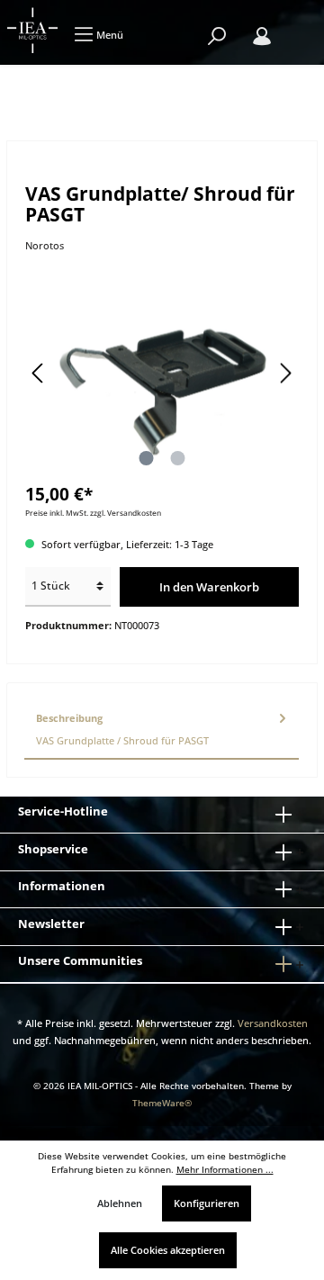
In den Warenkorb (209, 587)
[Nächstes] (285, 373)
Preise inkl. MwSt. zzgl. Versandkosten (93, 513)
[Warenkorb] (297, 27)
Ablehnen (119, 1203)
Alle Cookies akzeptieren (168, 1250)
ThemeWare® (162, 1103)
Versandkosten (273, 1023)
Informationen (61, 886)
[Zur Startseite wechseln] (32, 30)
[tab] (161, 730)
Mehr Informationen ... (225, 1170)
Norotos (44, 245)
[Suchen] (217, 36)
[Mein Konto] (262, 36)
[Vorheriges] (38, 373)
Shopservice (53, 849)
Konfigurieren (206, 1203)
